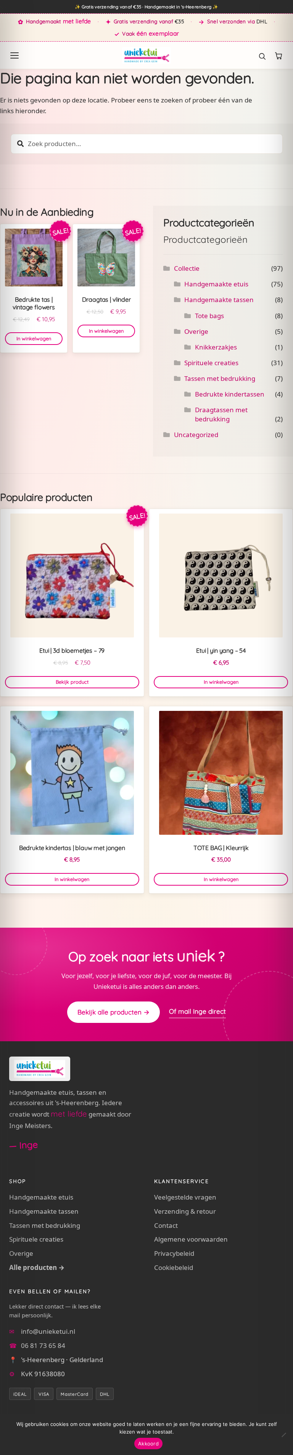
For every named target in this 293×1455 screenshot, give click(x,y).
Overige (196, 331)
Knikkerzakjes (216, 347)
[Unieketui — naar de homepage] (146, 55)
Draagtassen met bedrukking (221, 414)
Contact (166, 1225)
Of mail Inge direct (197, 1011)
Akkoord (148, 1443)
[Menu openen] (14, 55)
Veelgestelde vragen (185, 1197)
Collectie (187, 268)
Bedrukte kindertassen (229, 394)
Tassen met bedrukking (219, 378)
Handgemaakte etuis (216, 284)
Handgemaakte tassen (219, 299)
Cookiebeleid (173, 1267)
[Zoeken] (258, 55)
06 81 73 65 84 (43, 1345)
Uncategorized (196, 434)
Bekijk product (72, 682)
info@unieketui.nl (48, 1331)
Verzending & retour (185, 1211)
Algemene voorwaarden (191, 1239)
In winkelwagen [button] (33, 338)
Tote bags (209, 315)
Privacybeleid (174, 1253)
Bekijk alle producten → (113, 1012)
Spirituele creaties (211, 362)
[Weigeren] (283, 1435)
